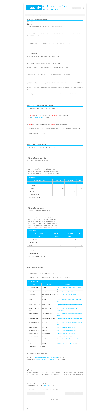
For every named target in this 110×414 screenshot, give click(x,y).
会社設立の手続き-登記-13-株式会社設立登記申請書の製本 (46, 357)
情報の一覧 (46, 385)
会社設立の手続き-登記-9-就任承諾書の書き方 (67, 327)
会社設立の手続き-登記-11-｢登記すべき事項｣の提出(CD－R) (74, 393)
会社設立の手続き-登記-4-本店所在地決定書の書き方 (68, 294)
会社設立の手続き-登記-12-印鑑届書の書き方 (67, 343)
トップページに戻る (55, 399)
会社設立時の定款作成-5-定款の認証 (38, 117)
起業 (32, 21)
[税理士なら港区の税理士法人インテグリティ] (46, 8)
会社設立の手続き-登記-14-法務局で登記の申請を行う (47, 359)
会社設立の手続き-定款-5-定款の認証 (65, 291)
